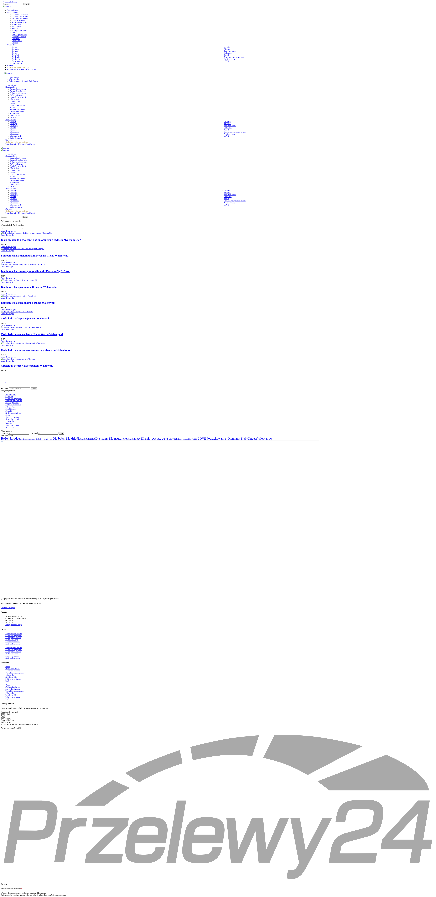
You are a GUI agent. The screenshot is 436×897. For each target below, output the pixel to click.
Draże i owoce (10, 395)
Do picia (8, 423)
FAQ (7, 681)
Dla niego (135, 438)
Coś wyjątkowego (12, 403)
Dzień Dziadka (183, 439)
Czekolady (9, 397)
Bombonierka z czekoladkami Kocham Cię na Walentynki (34, 255)
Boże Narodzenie (12, 438)
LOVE (202, 438)
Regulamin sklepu (11, 677)
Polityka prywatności (13, 679)
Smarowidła (9, 421)
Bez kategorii (10, 427)
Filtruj (61, 433)
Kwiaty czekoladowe (13, 413)
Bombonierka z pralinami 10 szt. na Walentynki (29, 287)
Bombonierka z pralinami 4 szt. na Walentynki (28, 302)
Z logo (7, 415)
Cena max (33, 433)
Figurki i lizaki (10, 409)
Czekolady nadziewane (44, 439)
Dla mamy (101, 438)
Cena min (4, 433)
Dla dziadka (73, 438)
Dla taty (156, 438)
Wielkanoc (264, 438)
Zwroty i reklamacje (12, 671)
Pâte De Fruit (10, 407)
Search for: (5, 388)
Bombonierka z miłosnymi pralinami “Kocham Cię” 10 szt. (35, 271)
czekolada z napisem (29, 439)
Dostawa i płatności (12, 669)
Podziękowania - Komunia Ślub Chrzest (232, 438)
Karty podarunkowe (12, 425)
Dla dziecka (88, 438)
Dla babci (59, 438)
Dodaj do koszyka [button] (7, 235)
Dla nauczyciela (119, 438)
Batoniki (8, 411)
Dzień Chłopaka (170, 438)
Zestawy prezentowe (12, 417)
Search (34, 388)
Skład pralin (9, 675)
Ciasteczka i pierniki (12, 419)
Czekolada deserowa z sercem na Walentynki (27, 365)
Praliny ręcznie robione (13, 401)
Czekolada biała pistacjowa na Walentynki (25, 318)
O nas (7, 667)
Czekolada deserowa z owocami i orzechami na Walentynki (35, 350)
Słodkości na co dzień (13, 405)
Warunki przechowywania (14, 673)
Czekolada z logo (11, 640)
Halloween (192, 439)
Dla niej (146, 438)
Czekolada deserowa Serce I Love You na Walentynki (32, 334)
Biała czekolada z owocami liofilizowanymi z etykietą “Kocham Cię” (41, 239)
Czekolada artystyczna (13, 399)
